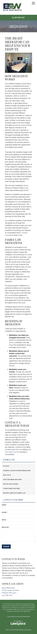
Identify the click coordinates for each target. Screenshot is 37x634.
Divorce (6, 466)
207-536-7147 (19, 18)
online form (15, 450)
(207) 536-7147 (10, 452)
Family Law (9, 460)
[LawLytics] (18, 623)
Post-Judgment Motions (12, 479)
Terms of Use (10, 630)
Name (4, 505)
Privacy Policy (19, 630)
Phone (5, 512)
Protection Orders (10, 484)
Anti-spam (28, 630)
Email (4, 520)
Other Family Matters (11, 488)
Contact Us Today (13, 559)
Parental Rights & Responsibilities (16, 470)
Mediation (7, 475)
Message (6, 527)
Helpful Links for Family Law (14, 493)
